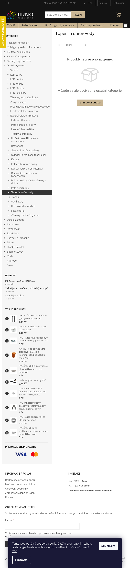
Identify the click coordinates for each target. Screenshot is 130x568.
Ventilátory (17, 201)
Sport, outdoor (15, 251)
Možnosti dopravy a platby (20, 484)
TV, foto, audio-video (18, 52)
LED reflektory (18, 93)
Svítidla (14, 70)
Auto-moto (13, 224)
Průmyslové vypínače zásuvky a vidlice (28, 182)
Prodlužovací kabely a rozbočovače (30, 106)
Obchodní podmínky (16, 488)
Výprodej (12, 260)
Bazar (10, 265)
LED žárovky (17, 88)
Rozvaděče (17, 146)
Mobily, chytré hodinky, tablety (24, 47)
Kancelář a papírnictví (19, 56)
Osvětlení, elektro (16, 65)
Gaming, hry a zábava (19, 61)
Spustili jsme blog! (14, 295)
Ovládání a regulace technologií (28, 155)
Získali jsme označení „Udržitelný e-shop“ (26, 288)
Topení (15, 197)
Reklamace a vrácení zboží (60, 3)
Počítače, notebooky (18, 42)
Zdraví (10, 242)
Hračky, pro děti (15, 247)
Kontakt (9, 497)
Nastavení (21, 559)
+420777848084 (81, 485)
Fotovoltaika (18, 210)
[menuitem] (10, 25)
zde (14, 551)
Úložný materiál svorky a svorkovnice (25, 140)
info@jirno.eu (80, 480)
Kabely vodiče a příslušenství (27, 168)
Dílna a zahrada (15, 219)
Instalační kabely (20, 120)
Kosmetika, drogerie (18, 238)
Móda (10, 256)
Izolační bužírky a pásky (24, 164)
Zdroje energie (18, 102)
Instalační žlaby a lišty (23, 124)
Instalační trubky (20, 188)
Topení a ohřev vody (22, 192)
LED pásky (16, 74)
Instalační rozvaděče (22, 129)
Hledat (78, 14)
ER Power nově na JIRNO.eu (20, 281)
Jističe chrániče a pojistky (25, 150)
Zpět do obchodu (90, 102)
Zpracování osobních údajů (20, 493)
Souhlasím (108, 545)
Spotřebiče (13, 233)
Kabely (15, 159)
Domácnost (13, 229)
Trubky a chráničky (21, 133)
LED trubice (16, 79)
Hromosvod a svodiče (23, 206)
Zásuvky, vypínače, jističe (24, 97)
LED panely (16, 84)
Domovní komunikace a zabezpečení (24, 175)
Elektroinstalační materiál (24, 111)
